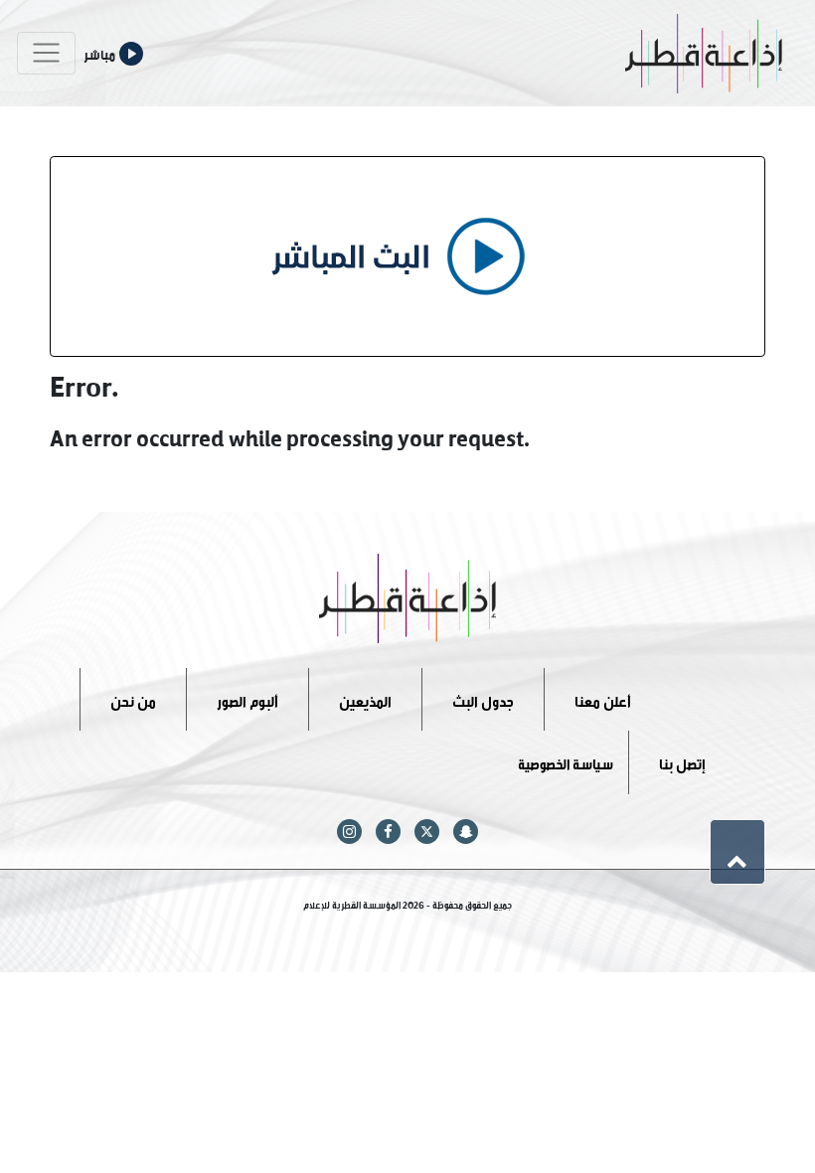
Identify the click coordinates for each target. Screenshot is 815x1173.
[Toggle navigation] (46, 53)
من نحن (133, 698)
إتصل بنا (682, 762)
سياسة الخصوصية (565, 762)
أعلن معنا (602, 698)
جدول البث (483, 698)
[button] (737, 852)
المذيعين (365, 698)
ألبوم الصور (247, 698)
